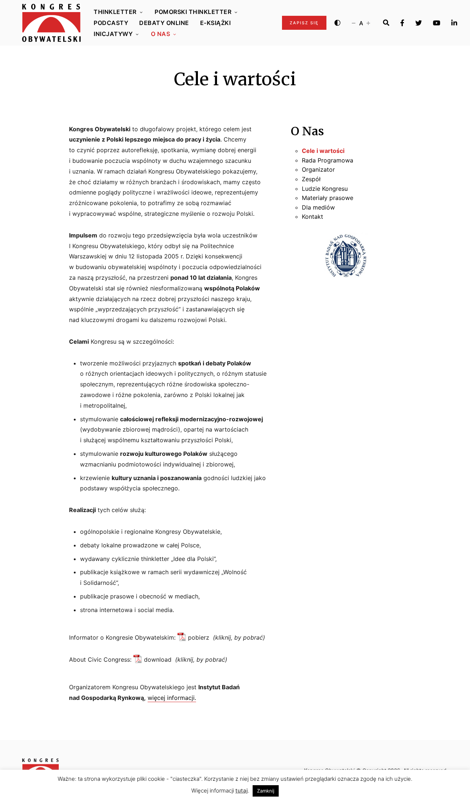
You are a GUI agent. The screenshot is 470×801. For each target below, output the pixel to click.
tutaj (241, 790)
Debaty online (164, 22)
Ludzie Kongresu (325, 188)
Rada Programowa (327, 160)
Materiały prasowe (327, 197)
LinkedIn (454, 22)
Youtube (436, 22)
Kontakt (312, 216)
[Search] (386, 22)
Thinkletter (115, 11)
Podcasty (111, 22)
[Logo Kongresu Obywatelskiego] (51, 23)
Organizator (318, 169)
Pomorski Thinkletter (193, 11)
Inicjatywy (113, 33)
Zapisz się (304, 22)
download (157, 659)
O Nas (160, 33)
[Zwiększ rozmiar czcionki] (368, 22)
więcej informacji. (172, 697)
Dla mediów (318, 207)
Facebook (402, 22)
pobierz (198, 637)
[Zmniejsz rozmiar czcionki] (353, 22)
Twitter (418, 22)
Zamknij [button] (265, 791)
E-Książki (215, 22)
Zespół (311, 179)
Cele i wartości (323, 150)
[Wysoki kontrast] (337, 22)
